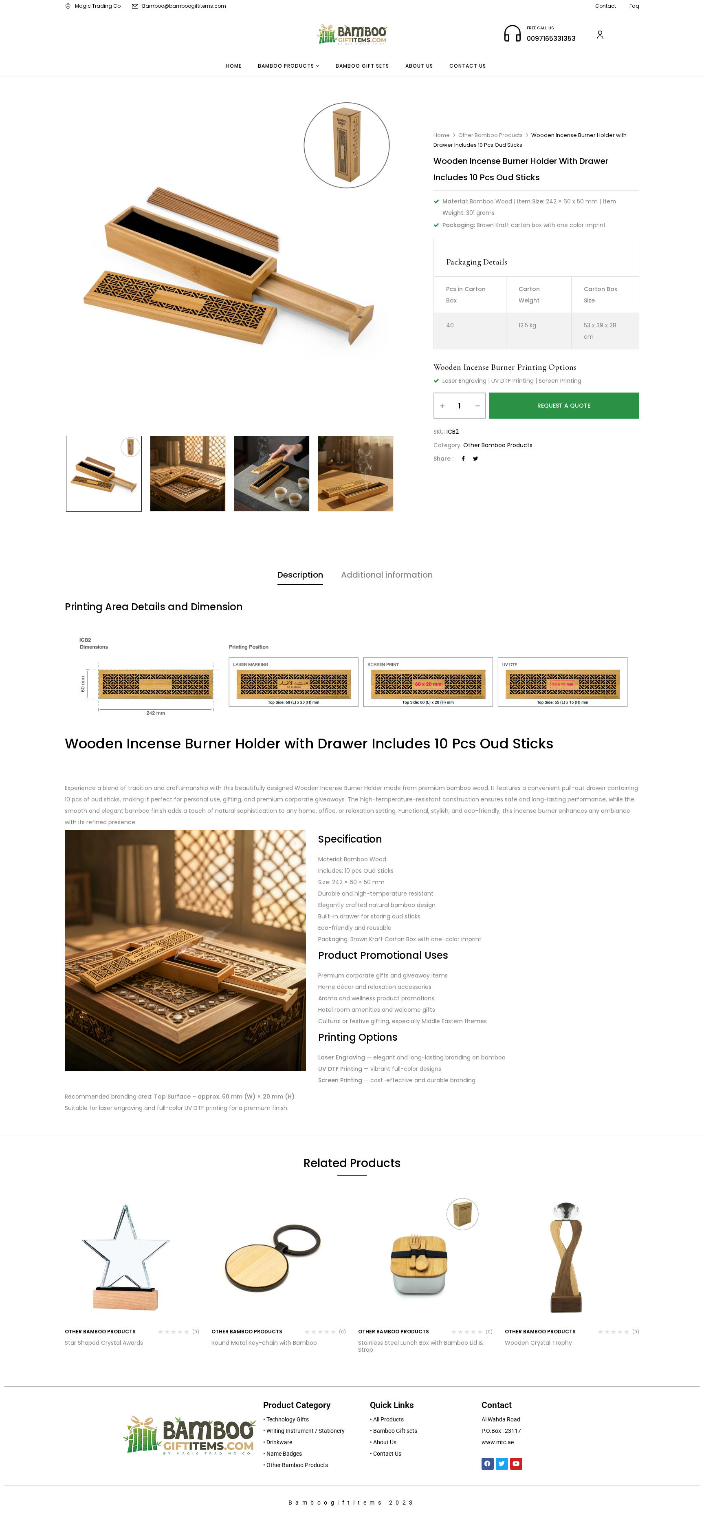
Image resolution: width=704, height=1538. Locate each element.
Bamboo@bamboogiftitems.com (184, 5)
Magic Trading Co (98, 5)
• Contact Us (385, 1453)
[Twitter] (475, 459)
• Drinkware (277, 1442)
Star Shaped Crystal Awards (104, 1343)
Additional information (387, 574)
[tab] (300, 576)
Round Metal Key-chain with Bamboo (264, 1343)
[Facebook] (463, 459)
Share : (443, 459)
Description (300, 574)
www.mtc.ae (498, 1442)
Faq (634, 5)
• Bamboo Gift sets (393, 1431)
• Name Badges (282, 1453)
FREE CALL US (540, 28)
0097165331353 (551, 38)
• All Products (387, 1419)
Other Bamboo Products (490, 135)
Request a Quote (563, 406)
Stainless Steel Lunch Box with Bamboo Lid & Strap (420, 1346)
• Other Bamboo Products (295, 1465)
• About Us (383, 1442)
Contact (605, 5)
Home (441, 135)
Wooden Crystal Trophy (538, 1343)
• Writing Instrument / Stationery (304, 1431)
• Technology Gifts (286, 1419)
